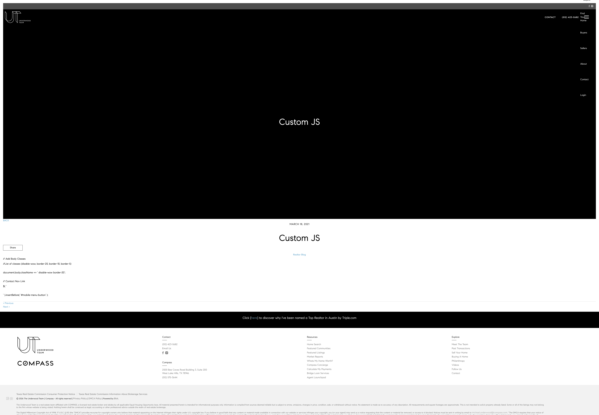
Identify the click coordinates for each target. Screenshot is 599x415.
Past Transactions (461, 348)
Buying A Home (460, 356)
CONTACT (550, 17)
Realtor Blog (299, 254)
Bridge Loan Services (318, 373)
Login (583, 95)
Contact (584, 79)
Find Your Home (583, 17)
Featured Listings (316, 352)
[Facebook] (589, 6)
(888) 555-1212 (572, 264)
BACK (6, 220)
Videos (455, 365)
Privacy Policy (80, 398)
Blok (116, 398)
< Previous (8, 303)
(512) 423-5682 (570, 17)
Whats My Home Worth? (320, 361)
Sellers (583, 48)
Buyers (583, 32)
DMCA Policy (94, 398)
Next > (6, 306)
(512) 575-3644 (169, 377)
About (583, 64)
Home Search (314, 344)
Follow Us (457, 369)
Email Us (166, 348)
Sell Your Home (460, 352)
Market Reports (315, 356)
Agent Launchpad (316, 377)
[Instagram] (592, 6)
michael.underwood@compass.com (489, 412)
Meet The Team (460, 344)
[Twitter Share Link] (13, 256)
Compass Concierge (317, 365)
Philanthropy (458, 361)
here (254, 318)
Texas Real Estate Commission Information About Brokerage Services (113, 394)
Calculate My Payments (319, 369)
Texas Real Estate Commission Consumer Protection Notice (45, 394)
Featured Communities (318, 348)
